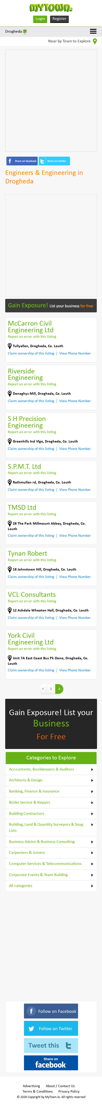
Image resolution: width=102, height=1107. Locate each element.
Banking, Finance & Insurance (34, 791)
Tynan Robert (27, 554)
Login (40, 19)
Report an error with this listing (32, 337)
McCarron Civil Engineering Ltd (31, 327)
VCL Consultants (32, 595)
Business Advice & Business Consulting (41, 842)
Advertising (31, 1086)
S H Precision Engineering (27, 423)
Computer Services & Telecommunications (45, 864)
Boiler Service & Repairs (29, 802)
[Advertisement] (51, 100)
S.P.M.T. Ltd (24, 467)
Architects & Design (25, 780)
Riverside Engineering (25, 375)
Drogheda (13, 31)
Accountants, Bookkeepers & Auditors (41, 769)
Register (59, 19)
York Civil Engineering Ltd (31, 639)
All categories (20, 886)
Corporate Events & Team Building (38, 875)
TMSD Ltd (22, 508)
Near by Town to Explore (70, 41)
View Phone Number (75, 353)
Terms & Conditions (38, 1092)
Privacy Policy (68, 1092)
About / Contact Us (60, 1086)
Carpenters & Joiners (27, 852)
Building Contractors (26, 813)
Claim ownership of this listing (31, 353)
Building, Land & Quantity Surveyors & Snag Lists (46, 827)
